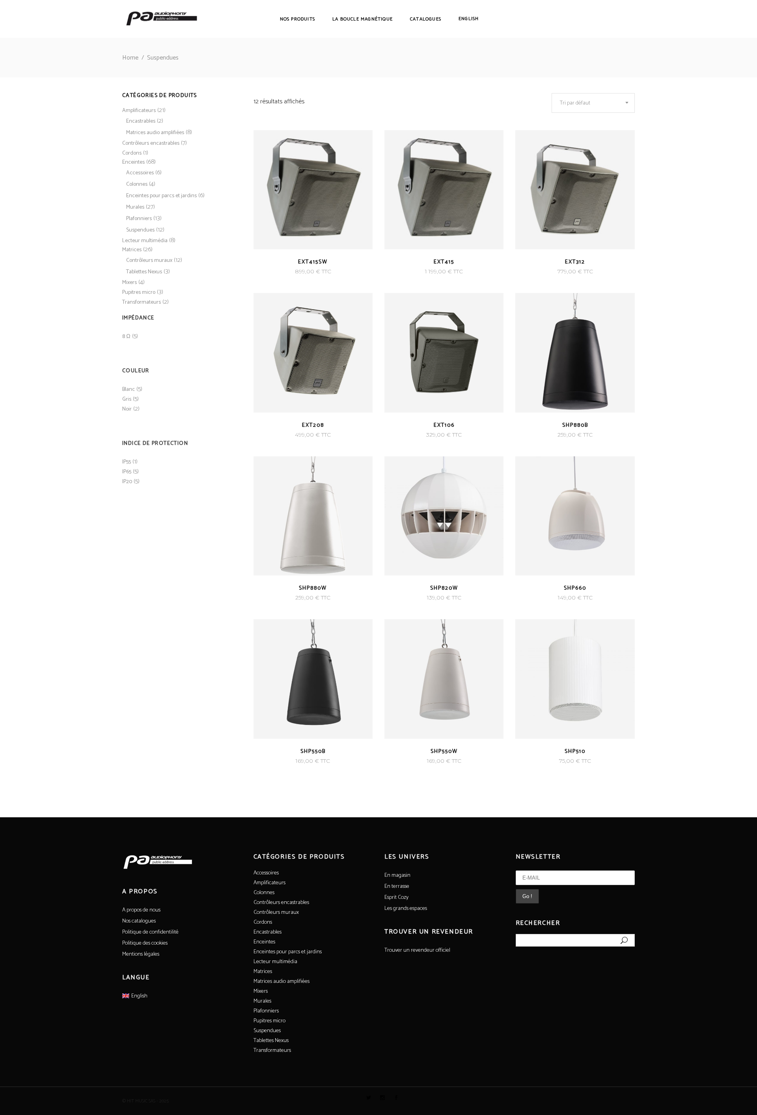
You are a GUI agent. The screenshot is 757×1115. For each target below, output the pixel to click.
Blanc (128, 389)
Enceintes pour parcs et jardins (161, 195)
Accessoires (140, 172)
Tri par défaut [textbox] (575, 103)
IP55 (126, 462)
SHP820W (444, 588)
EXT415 (444, 262)
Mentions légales (140, 954)
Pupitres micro (138, 292)
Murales (135, 207)
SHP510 (575, 751)
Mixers (129, 282)
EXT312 (575, 262)
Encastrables (140, 121)
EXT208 (313, 425)
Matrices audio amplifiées (155, 132)
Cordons (132, 153)
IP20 (127, 481)
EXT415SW (313, 262)
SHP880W (313, 588)
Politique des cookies (145, 943)
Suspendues (140, 230)
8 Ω (126, 336)
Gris (126, 399)
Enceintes (133, 162)
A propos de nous (141, 910)
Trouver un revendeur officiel (417, 950)
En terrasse (396, 886)
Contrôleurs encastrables (150, 143)
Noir (127, 409)
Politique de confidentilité (150, 932)
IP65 (126, 471)
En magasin (397, 875)
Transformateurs (141, 302)
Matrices (132, 249)
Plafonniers (139, 218)
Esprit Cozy (396, 897)
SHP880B (575, 425)
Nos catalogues (139, 921)
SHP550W (444, 751)
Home (130, 58)
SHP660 (575, 588)
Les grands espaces (405, 908)
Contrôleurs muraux (149, 260)
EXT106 (444, 425)
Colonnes (136, 184)
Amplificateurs (139, 110)
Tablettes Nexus (144, 271)
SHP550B (313, 751)
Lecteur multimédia (145, 240)
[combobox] (593, 103)
